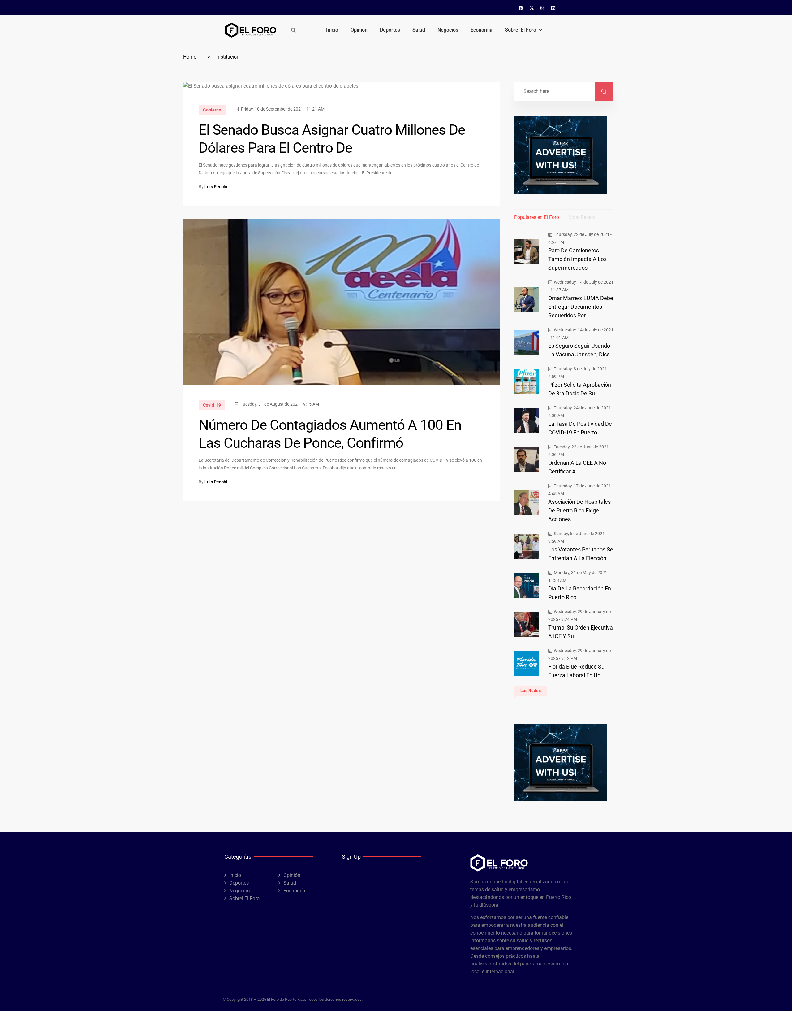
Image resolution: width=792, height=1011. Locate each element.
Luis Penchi (215, 186)
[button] (523, 30)
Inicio (332, 30)
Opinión (359, 30)
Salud (418, 30)
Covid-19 (212, 405)
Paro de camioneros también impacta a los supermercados (577, 259)
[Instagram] (542, 7)
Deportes (390, 30)
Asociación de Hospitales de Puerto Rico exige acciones (579, 510)
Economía (482, 30)
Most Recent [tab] (582, 217)
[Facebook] (521, 7)
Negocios (447, 30)
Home (189, 57)
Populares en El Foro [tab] (536, 217)
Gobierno (212, 109)
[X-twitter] (531, 7)
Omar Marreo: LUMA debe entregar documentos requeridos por (580, 307)
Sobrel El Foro (520, 30)
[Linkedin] (553, 7)
